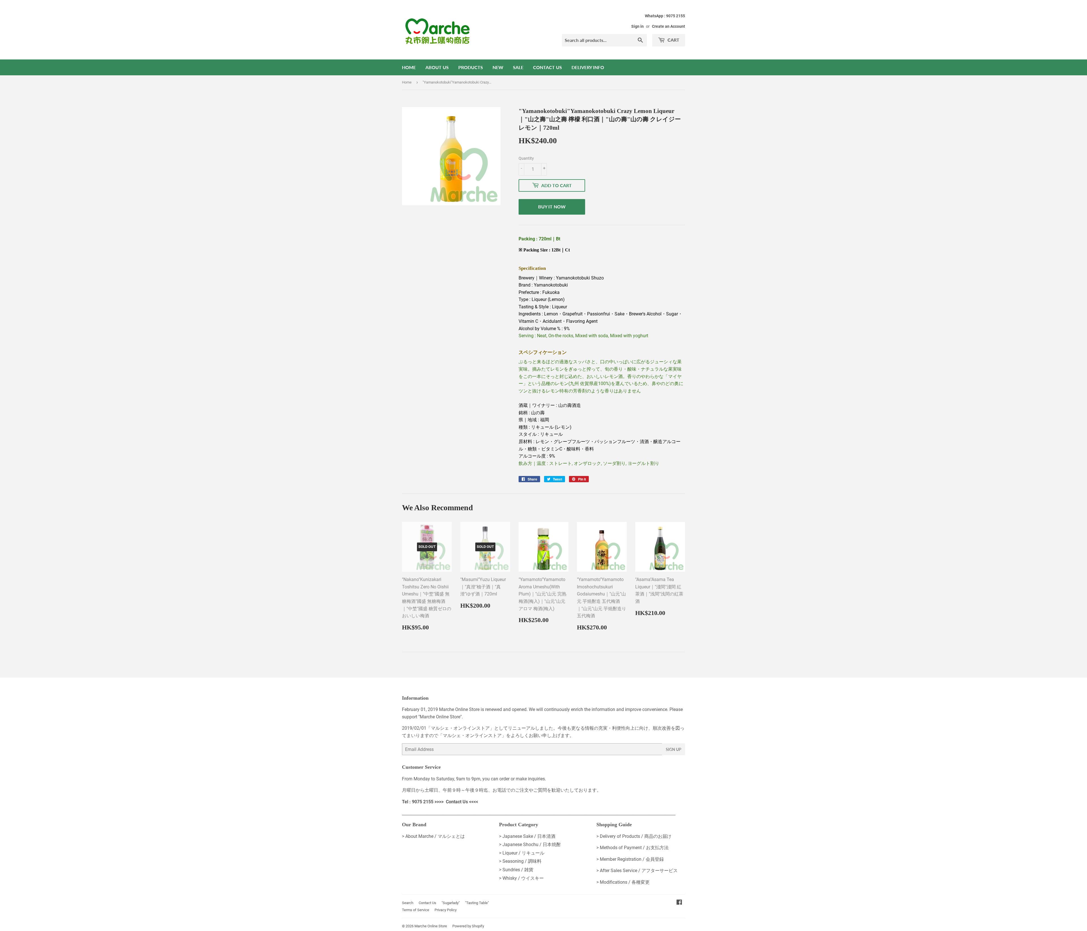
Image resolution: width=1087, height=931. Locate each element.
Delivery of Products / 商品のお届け (635, 836)
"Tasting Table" (477, 903)
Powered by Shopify (468, 926)
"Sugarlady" (451, 903)
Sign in (637, 26)
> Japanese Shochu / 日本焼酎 (530, 844)
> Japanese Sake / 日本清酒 (527, 836)
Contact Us (547, 67)
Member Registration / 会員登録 (632, 859)
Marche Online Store (430, 926)
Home (409, 67)
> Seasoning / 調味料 (520, 861)
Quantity (526, 158)
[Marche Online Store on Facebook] (679, 903)
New (498, 67)
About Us (437, 67)
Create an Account (668, 26)
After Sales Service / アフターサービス (639, 870)
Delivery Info (588, 67)
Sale (518, 67)
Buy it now (552, 206)
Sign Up (673, 749)
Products (470, 67)
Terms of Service (415, 910)
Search (407, 903)
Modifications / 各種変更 (625, 882)
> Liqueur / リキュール (521, 853)
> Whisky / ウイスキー (521, 878)
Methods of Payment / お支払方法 (634, 847)
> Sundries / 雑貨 (516, 869)
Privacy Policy (446, 910)
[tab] (602, 259)
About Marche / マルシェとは (435, 836)
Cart (672, 39)
